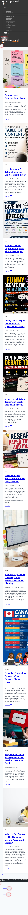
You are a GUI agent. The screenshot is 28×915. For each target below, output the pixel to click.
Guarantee (8, 11)
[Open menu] (1, 45)
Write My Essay (9, 24)
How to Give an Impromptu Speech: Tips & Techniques (14, 248)
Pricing (5, 32)
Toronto (8, 27)
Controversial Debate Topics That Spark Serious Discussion (15, 402)
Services (4, 894)
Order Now (4, 37)
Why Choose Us (10, 12)
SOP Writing (9, 30)
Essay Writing (9, 22)
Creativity (7, 570)
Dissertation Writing (11, 25)
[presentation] (15, 69)
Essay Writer (9, 18)
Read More (8, 119)
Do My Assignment (10, 21)
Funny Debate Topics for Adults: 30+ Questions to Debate (15, 323)
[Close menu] (0, 883)
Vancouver (8, 28)
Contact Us (6, 33)
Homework (9, 19)
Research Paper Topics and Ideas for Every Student (15, 478)
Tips (6, 91)
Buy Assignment (10, 16)
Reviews (4, 913)
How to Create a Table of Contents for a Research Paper (15, 172)
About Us (5, 888)
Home (5, 7)
